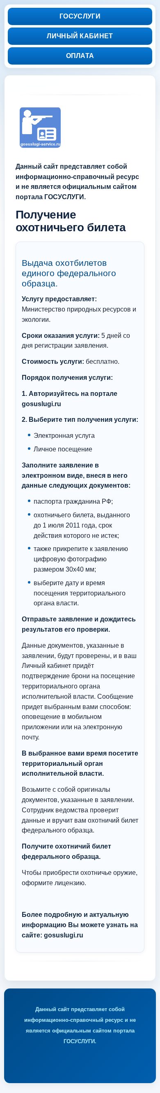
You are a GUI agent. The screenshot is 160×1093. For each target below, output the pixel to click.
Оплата (80, 55)
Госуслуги (80, 16)
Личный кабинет (80, 36)
